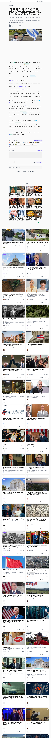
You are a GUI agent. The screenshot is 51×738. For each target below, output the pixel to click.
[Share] (19, 250)
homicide (11, 102)
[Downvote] (9, 162)
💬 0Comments (39, 162)
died (23, 89)
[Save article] (37, 1)
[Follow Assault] (14, 142)
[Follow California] (21, 142)
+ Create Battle (39, 150)
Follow (21, 25)
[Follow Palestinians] (29, 144)
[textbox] (25, 167)
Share (41, 1)
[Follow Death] (33, 142)
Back (10, 1)
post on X (27, 105)
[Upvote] (12, 162)
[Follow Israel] (13, 144)
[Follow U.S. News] (14, 146)
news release (31, 66)
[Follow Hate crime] (41, 142)
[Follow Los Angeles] (21, 144)
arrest (11, 80)
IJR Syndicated (14, 24)
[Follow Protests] (36, 144)
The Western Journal (29, 137)
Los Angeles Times (22, 86)
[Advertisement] (25, 52)
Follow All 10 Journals (39, 140)
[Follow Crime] (27, 142)
